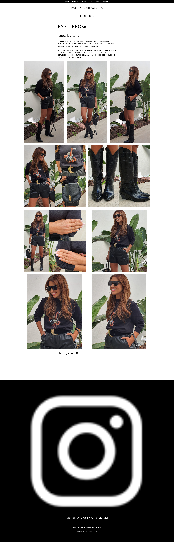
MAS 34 (70, 55)
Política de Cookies (93, 531)
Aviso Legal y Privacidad (82, 531)
